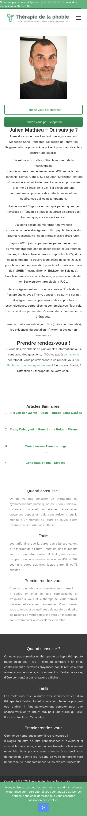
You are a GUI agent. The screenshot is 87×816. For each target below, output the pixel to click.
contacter (70, 354)
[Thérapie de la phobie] (38, 18)
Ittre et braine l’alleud (43, 383)
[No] (82, 799)
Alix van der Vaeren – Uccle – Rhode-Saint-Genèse (46, 412)
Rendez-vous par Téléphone (43, 122)
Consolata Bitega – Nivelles (45, 462)
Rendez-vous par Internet (43, 109)
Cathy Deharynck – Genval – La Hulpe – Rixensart (46, 429)
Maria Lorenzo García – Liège (46, 446)
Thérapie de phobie (42, 781)
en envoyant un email (38, 365)
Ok (43, 807)
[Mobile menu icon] (78, 18)
